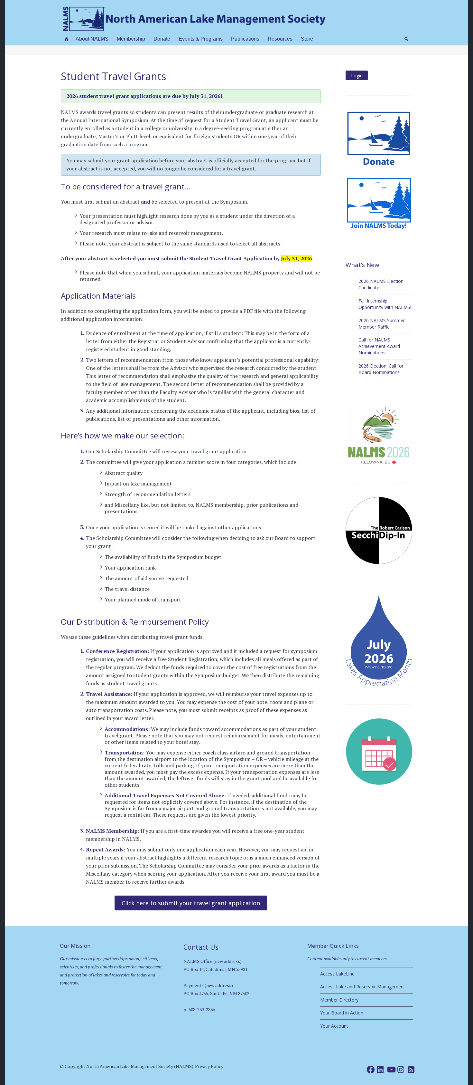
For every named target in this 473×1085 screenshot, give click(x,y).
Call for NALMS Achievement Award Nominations (379, 346)
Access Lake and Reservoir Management (362, 987)
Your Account (334, 1026)
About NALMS (92, 39)
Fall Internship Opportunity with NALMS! (384, 304)
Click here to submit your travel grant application (191, 903)
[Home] (66, 39)
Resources (280, 39)
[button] (406, 39)
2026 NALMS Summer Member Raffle (381, 323)
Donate (161, 39)
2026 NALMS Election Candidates (380, 284)
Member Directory (339, 1000)
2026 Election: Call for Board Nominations (380, 369)
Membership (131, 39)
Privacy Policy (209, 1066)
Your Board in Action (341, 1013)
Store (307, 39)
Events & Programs (201, 39)
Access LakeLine (337, 974)
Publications (245, 39)
